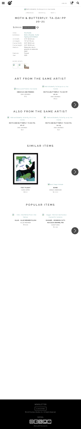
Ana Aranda (27, 33)
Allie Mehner (25, 222)
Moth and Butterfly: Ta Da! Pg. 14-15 (58, 124)
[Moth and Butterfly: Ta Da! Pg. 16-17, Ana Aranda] (22, 118)
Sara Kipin (25, 190)
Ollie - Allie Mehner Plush (25, 220)
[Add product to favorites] (37, 27)
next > (53, 13)
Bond (55, 187)
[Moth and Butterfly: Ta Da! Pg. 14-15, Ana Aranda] (59, 118)
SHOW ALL (42, 13)
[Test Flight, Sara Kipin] (25, 169)
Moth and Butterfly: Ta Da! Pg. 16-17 (22, 124)
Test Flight (26, 187)
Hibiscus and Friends (25, 92)
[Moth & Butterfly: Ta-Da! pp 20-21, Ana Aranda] (39, 9)
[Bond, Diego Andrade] (55, 184)
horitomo (55, 225)
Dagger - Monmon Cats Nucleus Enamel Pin (55, 221)
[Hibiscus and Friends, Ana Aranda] (25, 89)
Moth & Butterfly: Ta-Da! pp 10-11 (55, 93)
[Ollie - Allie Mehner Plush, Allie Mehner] (25, 216)
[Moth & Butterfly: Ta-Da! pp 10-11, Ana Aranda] (55, 87)
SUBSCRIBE (40, 408)
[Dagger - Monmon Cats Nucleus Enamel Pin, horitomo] (55, 216)
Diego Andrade (55, 190)
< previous (29, 13)
